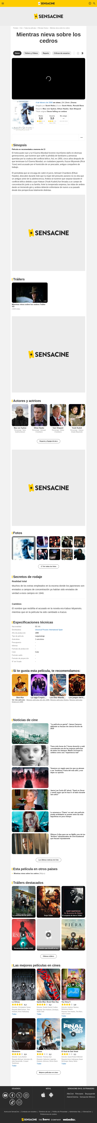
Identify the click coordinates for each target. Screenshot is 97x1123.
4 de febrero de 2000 (44, 102)
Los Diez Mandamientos (60, 697)
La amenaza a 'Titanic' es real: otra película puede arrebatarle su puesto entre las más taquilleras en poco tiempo (67, 814)
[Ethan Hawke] (39, 415)
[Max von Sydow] (20, 415)
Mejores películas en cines (48, 1072)
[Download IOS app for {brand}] (44, 1095)
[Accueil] (46, 3)
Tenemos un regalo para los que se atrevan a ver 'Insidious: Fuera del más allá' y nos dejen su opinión (67, 770)
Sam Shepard (75, 109)
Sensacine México (87, 1097)
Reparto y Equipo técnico (49, 441)
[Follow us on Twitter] (19, 1095)
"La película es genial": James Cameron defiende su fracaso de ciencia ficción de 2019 (66, 726)
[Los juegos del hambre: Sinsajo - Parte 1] (77, 685)
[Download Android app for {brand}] (52, 1095)
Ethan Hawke (63, 109)
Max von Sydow (49, 109)
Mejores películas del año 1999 (38, 700)
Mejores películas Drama (59, 700)
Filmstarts (79, 1094)
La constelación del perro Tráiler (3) (24, 915)
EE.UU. (38, 626)
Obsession (16, 1051)
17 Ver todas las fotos (48, 566)
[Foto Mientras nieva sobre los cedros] (23, 548)
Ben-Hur (20, 697)
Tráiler (14, 1014)
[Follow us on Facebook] (12, 1095)
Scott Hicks (50, 106)
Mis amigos (63, 116)
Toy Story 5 (66, 1002)
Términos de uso (44, 1112)
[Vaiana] (48, 1034)
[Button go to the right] (82, 53)
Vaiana (39, 1051)
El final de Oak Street (70, 1051)
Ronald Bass (78, 106)
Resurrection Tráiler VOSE (23, 948)
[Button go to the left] (78, 53)
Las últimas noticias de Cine (48, 860)
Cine (21, 28)
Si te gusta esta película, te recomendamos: (46, 671)
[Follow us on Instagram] (26, 1095)
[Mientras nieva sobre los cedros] (23, 116)
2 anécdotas (39, 639)
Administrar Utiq (74, 1112)
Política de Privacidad (59, 1112)
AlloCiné (70, 1094)
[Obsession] (23, 1034)
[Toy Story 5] (73, 984)
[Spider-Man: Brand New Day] (48, 984)
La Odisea (16, 1002)
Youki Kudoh (77, 428)
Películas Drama (43, 28)
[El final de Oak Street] (73, 1034)
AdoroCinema (72, 1097)
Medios (41, 116)
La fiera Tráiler (73, 948)
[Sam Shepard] (58, 415)
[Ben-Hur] (20, 685)
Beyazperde (90, 1094)
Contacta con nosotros (29, 1112)
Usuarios (52, 116)
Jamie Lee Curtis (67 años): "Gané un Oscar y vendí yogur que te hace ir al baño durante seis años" (67, 792)
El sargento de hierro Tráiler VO (73, 915)
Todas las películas (30, 28)
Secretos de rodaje (27, 577)
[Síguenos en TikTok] (12, 1102)
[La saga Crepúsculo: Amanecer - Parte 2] (39, 685)
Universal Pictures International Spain (49, 630)
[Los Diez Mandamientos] (58, 685)
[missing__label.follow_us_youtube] (6, 1095)
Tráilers (19, 279)
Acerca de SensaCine (11, 1112)
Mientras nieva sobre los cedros (29, 873)
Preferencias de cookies (48, 1114)
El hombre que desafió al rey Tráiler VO (48, 948)
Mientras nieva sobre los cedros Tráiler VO (28, 305)
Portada (15, 28)
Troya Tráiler (48, 915)
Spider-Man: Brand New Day (48, 1002)
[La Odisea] (23, 984)
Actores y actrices (27, 401)
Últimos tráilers (48, 956)
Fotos (17, 533)
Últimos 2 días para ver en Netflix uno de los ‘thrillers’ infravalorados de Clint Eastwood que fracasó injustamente (67, 836)
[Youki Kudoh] (77, 415)
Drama (73, 102)
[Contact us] (19, 1102)
